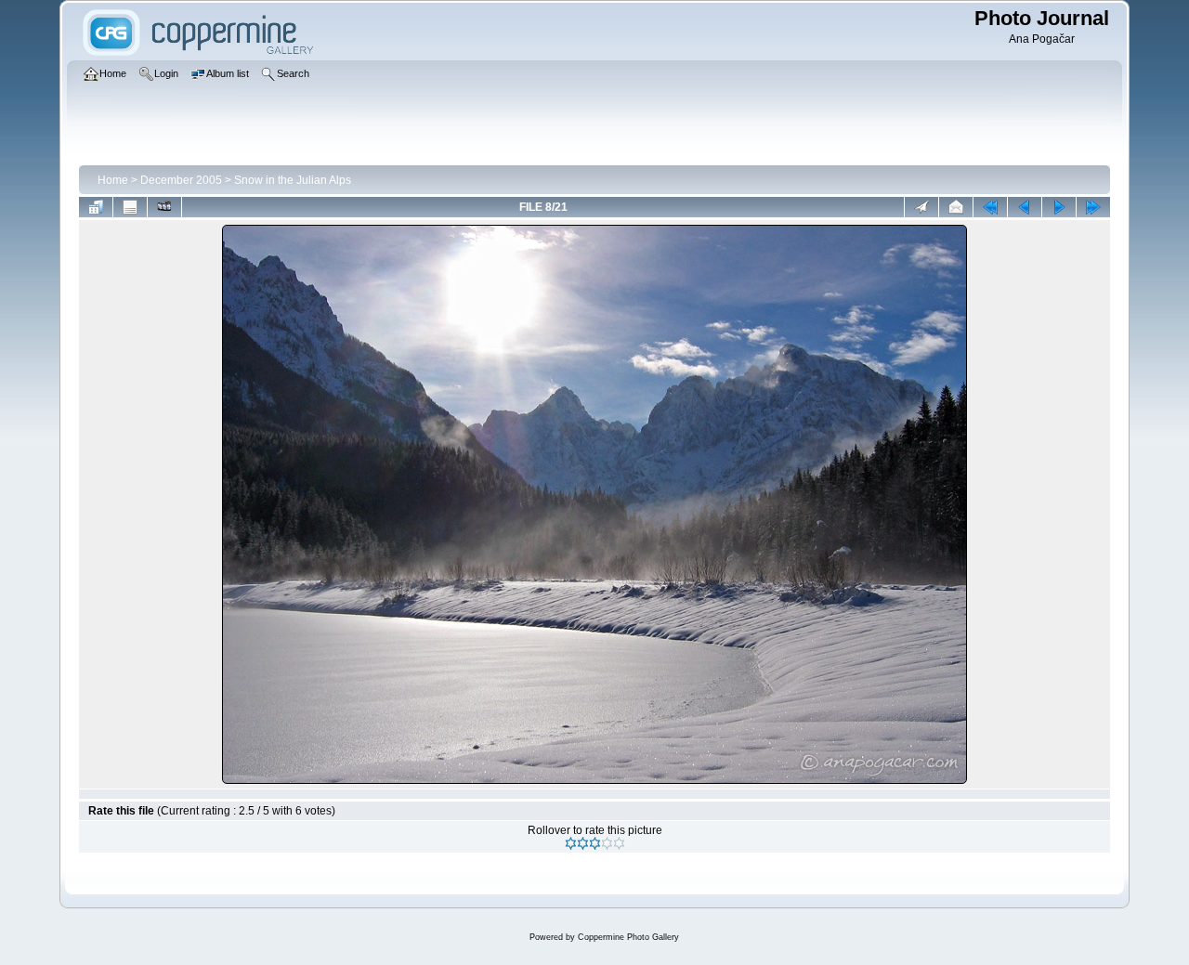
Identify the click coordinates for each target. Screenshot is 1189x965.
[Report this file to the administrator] (921, 207)
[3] (595, 843)
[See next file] (1059, 207)
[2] (583, 843)
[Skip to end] (1093, 207)
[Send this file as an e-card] (956, 207)
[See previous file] (1024, 207)
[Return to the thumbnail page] (95, 207)
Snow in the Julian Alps (292, 180)
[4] (607, 843)
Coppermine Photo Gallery (628, 937)
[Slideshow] (164, 207)
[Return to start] (990, 207)
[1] (571, 843)
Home (113, 180)
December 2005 (181, 180)
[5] (619, 843)
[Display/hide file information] (130, 207)
